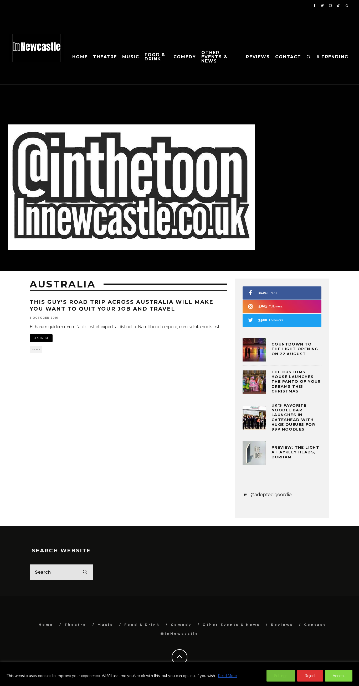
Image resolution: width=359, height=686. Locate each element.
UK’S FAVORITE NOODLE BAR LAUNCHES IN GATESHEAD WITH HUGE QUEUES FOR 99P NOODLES (293, 417)
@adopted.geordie (271, 494)
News (36, 349)
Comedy (184, 56)
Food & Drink (155, 56)
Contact (288, 56)
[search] (85, 572)
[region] (179, 674)
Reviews (258, 56)
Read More (227, 676)
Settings (281, 676)
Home (80, 56)
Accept (339, 676)
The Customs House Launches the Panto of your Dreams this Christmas (296, 382)
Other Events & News (214, 57)
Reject (310, 676)
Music (130, 56)
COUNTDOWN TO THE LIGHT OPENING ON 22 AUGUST (294, 349)
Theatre (105, 56)
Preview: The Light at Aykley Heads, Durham (295, 452)
